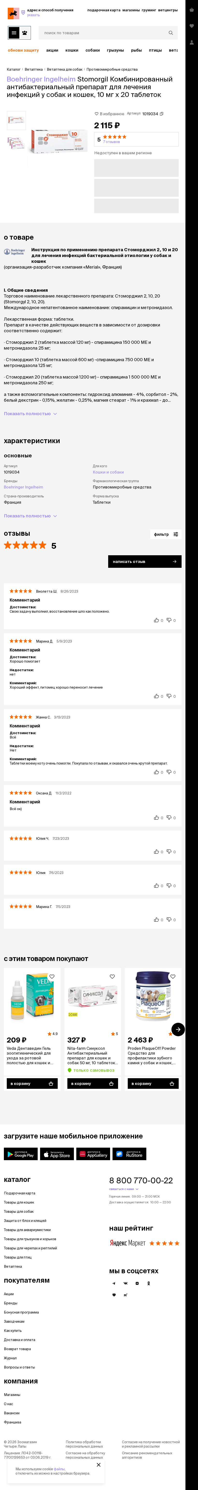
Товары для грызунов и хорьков (30, 1239)
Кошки (71, 50)
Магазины (12, 1395)
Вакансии (12, 1413)
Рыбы (136, 50)
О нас (8, 1404)
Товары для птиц (18, 1257)
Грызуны (115, 50)
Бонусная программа (21, 1312)
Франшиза (12, 1422)
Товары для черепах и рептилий (30, 1248)
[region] (93, 50)
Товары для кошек (19, 1202)
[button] (136, 139)
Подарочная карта (19, 1193)
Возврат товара (17, 1349)
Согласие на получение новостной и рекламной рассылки (151, 1444)
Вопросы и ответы (19, 1367)
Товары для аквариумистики (27, 1230)
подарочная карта (103, 10)
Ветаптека (13, 1266)
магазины (131, 10)
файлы (59, 1469)
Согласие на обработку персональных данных (85, 1455)
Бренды (10, 1303)
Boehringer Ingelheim (41, 79)
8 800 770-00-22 (141, 1180)
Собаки (92, 50)
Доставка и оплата (19, 1340)
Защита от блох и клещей (25, 1221)
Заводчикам (14, 1321)
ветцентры (168, 10)
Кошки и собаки (108, 472)
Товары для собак (19, 1211)
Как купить (13, 1331)
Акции (9, 1294)
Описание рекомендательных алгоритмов (147, 1455)
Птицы (155, 50)
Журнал (10, 1358)
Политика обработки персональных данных (84, 1444)
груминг (149, 10)
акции (52, 50)
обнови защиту (23, 50)
